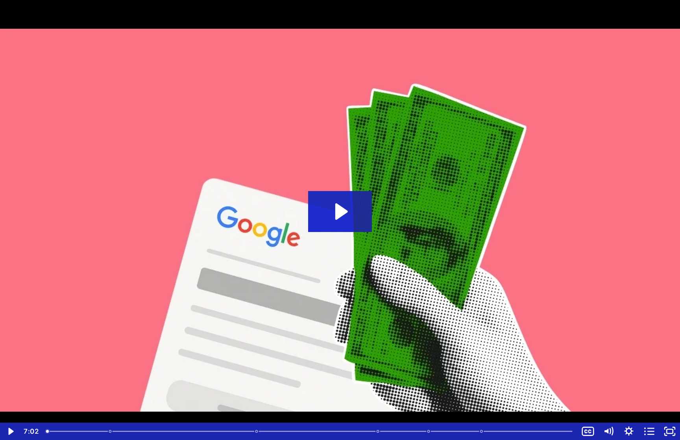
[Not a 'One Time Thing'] (378, 431)
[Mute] (608, 431)
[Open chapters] (649, 431)
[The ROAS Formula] (110, 431)
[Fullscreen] (670, 431)
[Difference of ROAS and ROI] (482, 431)
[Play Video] (10, 431)
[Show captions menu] (588, 431)
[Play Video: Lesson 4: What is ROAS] (340, 211)
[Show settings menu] (629, 431)
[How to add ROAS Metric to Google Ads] (429, 431)
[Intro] (47, 431)
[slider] (310, 431)
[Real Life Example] (257, 431)
